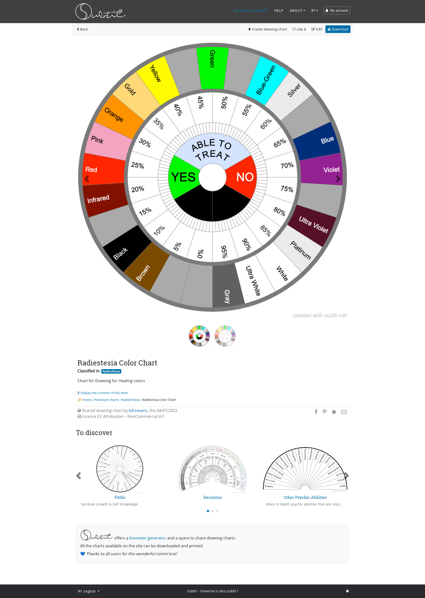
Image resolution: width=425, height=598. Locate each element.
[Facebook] (316, 411)
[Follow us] (347, 591)
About (296, 10)
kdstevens (138, 410)
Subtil (192, 591)
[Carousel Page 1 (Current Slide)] (208, 511)
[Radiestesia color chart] (225, 335)
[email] (343, 411)
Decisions (212, 497)
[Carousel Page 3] (217, 511)
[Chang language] (314, 10)
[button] (87, 179)
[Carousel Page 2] (213, 511)
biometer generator (147, 538)
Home (86, 399)
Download (339, 29)
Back (83, 29)
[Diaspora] (334, 411)
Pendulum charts (106, 399)
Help (278, 10)
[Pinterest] (324, 411)
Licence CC (122, 416)
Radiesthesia (111, 371)
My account (338, 10)
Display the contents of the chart (104, 393)
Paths (120, 497)
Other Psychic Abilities (305, 497)
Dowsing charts (251, 10)
